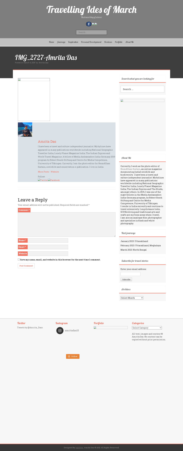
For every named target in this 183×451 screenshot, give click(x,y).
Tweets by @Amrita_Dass (30, 327)
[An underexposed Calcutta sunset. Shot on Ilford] (80, 338)
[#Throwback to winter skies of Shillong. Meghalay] (80, 346)
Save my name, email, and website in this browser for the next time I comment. (60, 259)
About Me (129, 42)
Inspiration (73, 42)
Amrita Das (43, 62)
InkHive (79, 447)
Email (22, 247)
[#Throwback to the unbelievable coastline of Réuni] (80, 342)
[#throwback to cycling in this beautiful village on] (64, 350)
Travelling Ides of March (91, 9)
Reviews (108, 42)
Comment (24, 210)
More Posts (43, 171)
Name (22, 240)
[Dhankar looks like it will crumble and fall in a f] (64, 346)
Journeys (61, 42)
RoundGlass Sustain (130, 169)
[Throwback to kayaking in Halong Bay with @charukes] (80, 350)
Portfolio (119, 42)
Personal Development (91, 42)
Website (55, 171)
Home (51, 42)
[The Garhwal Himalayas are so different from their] (64, 338)
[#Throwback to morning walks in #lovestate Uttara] (64, 342)
